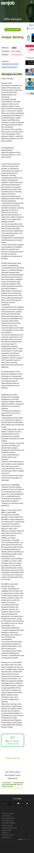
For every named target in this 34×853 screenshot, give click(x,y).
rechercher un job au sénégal (14, 845)
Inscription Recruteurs (9, 818)
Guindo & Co (27, 839)
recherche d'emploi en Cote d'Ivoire (20, 846)
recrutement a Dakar (11, 846)
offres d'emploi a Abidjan (25, 847)
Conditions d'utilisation (9, 823)
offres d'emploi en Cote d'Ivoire (7, 847)
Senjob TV (6, 832)
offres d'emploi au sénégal (22, 845)
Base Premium (7, 837)
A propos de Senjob (8, 813)
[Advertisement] (17, 118)
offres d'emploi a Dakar (4, 846)
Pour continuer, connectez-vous (13, 742)
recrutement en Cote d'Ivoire (17, 847)
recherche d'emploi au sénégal (4, 845)
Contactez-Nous (7, 816)
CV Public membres (8, 835)
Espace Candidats (8, 825)
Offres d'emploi (7, 830)
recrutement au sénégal (30, 845)
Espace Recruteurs (8, 820)
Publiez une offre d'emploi (10, 827)
